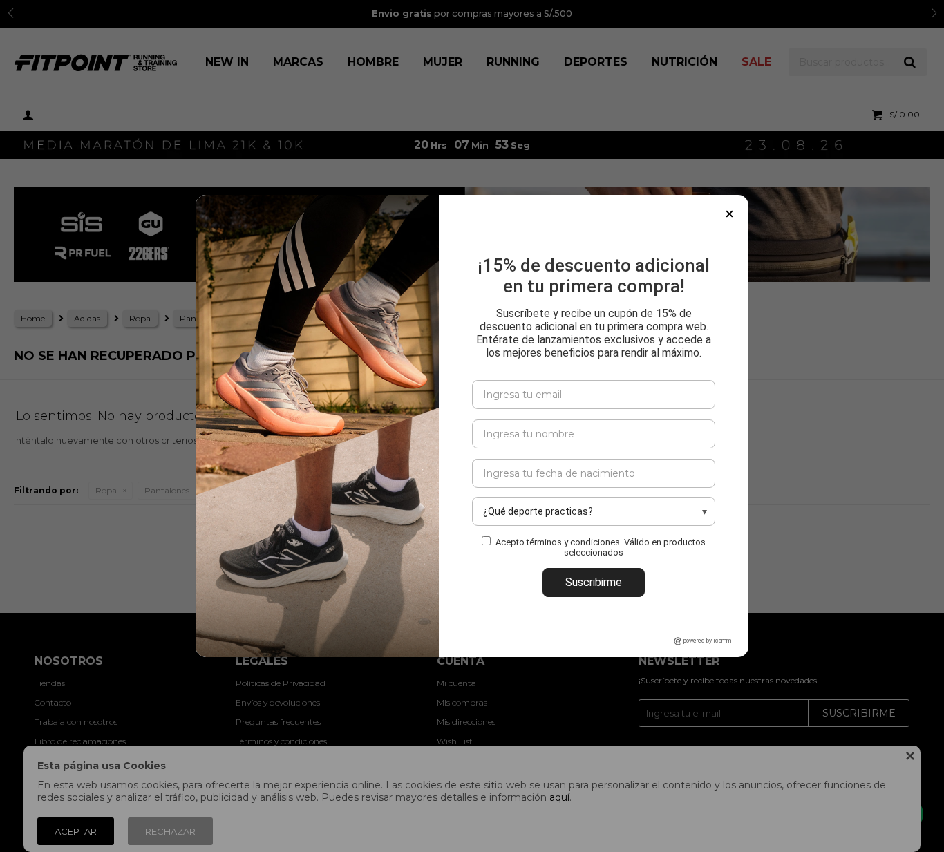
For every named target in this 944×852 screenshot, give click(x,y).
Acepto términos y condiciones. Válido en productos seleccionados (600, 547)
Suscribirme (593, 582)
